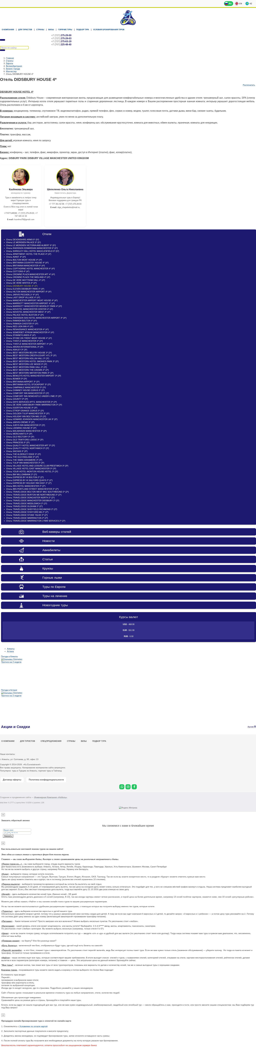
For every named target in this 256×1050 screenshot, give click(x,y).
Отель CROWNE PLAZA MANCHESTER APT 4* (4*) (30, 274)
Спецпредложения (51, 741)
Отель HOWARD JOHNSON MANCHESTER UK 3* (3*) (31, 419)
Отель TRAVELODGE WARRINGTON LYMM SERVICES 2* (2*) (35, 521)
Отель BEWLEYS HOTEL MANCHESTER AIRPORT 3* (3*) (33, 376)
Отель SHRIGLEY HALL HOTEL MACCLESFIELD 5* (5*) (32, 251)
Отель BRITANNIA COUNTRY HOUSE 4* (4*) (27, 262)
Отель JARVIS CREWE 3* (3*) (20, 422)
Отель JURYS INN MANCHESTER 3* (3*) (25, 425)
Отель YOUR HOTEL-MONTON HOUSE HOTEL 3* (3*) (32, 471)
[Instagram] (128, 786)
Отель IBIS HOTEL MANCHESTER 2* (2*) (25, 486)
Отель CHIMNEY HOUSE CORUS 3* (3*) (25, 390)
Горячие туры (65, 30)
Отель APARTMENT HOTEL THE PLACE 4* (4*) (28, 254)
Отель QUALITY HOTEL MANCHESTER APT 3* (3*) (30, 445)
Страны (40, 30)
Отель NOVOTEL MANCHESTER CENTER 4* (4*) (29, 309)
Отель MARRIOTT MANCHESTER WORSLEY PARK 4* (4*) (34, 306)
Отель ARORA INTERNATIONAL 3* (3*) (24, 347)
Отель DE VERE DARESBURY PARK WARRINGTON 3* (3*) (34, 405)
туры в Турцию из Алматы (24, 770)
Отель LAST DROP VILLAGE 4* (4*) (23, 297)
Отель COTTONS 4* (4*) (17, 271)
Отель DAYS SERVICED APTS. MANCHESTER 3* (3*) (31, 402)
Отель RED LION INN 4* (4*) (19, 326)
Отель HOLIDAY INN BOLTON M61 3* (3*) (26, 416)
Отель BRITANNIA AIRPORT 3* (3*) (23, 381)
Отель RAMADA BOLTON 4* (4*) (21, 320)
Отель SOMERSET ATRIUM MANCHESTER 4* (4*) (30, 332)
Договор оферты (12, 779)
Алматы (11, 648)
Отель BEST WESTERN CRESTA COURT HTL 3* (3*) (31, 355)
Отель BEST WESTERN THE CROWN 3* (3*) (27, 370)
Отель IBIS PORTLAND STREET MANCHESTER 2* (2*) (32, 489)
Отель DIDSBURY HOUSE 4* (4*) (22, 286)
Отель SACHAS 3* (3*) (17, 451)
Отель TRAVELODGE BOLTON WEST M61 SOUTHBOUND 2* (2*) (37, 492)
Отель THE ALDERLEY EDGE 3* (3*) (23, 454)
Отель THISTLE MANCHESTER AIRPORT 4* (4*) (29, 344)
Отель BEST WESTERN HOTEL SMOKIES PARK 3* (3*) (32, 361)
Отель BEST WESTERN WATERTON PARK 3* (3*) (29, 373)
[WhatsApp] (121, 786)
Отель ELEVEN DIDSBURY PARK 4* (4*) (25, 289)
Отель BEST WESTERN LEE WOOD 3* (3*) (26, 364)
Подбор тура (82, 30)
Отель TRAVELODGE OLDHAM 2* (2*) (24, 506)
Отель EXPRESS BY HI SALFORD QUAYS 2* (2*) (29, 480)
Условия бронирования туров (108, 30)
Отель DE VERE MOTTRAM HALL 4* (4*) (25, 280)
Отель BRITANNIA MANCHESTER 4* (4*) (25, 265)
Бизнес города (13, 69)
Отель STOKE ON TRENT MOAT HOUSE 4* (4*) (29, 338)
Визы (51, 30)
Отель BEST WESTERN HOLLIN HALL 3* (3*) (27, 358)
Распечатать (249, 85)
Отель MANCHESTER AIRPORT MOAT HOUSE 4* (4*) (32, 300)
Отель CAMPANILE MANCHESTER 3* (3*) (26, 387)
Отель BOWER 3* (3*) (16, 378)
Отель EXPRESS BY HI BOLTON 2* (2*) (25, 477)
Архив (251, 727)
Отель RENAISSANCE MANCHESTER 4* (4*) (27, 329)
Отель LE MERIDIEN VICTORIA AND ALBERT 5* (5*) (31, 245)
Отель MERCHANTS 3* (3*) (19, 434)
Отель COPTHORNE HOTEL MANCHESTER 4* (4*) (30, 268)
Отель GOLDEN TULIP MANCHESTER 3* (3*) (27, 413)
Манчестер (11, 71)
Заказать (8, 836)
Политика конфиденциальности (46, 779)
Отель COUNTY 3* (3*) (17, 399)
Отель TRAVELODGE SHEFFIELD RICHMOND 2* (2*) (31, 509)
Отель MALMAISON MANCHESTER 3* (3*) (26, 431)
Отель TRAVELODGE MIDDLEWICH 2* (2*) (26, 503)
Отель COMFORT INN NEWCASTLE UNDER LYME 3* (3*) (33, 396)
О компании (8, 30)
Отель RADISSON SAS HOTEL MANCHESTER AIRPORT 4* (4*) (36, 318)
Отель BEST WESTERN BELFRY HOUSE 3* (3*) (29, 352)
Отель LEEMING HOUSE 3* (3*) (21, 428)
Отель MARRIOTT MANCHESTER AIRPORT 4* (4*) (30, 303)
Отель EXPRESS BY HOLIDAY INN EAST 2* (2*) (29, 483)
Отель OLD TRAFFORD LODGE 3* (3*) (24, 439)
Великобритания (14, 66)
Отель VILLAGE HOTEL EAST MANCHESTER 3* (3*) (31, 468)
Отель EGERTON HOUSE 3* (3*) (21, 407)
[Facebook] (134, 786)
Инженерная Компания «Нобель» (50, 797)
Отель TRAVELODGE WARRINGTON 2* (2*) (27, 518)
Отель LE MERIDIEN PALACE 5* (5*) (23, 242)
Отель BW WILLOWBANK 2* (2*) (21, 474)
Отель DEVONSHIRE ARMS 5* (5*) (22, 239)
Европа (9, 63)
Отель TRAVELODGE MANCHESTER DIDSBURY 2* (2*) (32, 500)
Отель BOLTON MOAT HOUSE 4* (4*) (24, 260)
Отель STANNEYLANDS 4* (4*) (21, 335)
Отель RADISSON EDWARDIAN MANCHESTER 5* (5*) (32, 248)
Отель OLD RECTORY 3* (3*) (20, 437)
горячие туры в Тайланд (50, 770)
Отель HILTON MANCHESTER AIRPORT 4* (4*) (28, 291)
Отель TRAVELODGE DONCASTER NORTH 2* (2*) (30, 497)
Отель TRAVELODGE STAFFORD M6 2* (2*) (27, 512)
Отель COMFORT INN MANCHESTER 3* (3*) (27, 393)
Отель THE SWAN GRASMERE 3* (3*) (24, 460)
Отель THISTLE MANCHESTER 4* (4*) (24, 341)
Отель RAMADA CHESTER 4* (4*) (22, 323)
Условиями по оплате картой (33, 1026)
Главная (10, 58)
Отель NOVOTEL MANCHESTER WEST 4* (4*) (28, 312)
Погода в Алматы (9, 656)
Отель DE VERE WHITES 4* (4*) (21, 283)
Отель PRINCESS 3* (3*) (18, 442)
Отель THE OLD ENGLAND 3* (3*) (22, 457)
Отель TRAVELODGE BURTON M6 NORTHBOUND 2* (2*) (33, 495)
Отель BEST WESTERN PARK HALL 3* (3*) (26, 367)
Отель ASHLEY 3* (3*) (16, 349)
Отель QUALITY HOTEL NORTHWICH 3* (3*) (27, 448)
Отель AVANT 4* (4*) (16, 257)
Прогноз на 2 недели (11, 662)
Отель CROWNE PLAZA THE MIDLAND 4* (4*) (28, 277)
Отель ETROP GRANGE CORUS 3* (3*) (25, 410)
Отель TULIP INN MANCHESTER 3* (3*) (25, 463)
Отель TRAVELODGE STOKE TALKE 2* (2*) (27, 515)
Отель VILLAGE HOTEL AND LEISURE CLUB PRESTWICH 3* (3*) (37, 466)
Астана (10, 651)
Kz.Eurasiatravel (128, 17)
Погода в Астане (9, 690)
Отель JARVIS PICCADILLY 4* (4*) (22, 294)
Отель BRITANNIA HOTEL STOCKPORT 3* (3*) (28, 384)
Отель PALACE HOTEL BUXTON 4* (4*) (25, 315)
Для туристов (25, 30)
